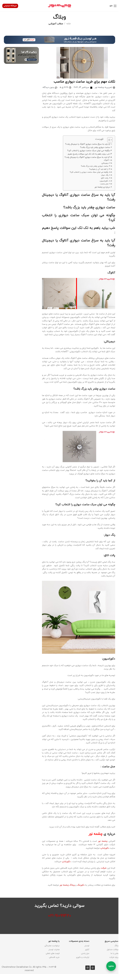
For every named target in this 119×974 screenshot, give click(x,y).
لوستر (86, 945)
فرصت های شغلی (53, 953)
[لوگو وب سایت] (59, 5)
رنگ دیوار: (104, 175)
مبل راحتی (85, 953)
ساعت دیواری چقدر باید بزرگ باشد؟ (95, 147)
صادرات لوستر (54, 949)
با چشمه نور (54, 941)
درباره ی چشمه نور (102, 187)
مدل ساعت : (103, 184)
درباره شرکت (114, 957)
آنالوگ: (106, 160)
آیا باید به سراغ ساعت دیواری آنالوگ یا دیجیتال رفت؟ (87, 144)
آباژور (87, 949)
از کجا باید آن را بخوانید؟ (98, 169)
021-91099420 (59, 916)
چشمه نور (103, 841)
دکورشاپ (104, 848)
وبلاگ (117, 945)
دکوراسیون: (103, 181)
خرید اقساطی (54, 957)
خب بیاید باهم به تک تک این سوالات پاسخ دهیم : (88, 154)
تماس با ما (115, 953)
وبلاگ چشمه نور (67, 885)
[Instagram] (87, 968)
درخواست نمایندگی (52, 945)
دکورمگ (80, 885)
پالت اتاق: (104, 178)
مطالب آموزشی (55, 23)
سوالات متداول (113, 949)
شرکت (104, 868)
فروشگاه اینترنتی (10, 5)
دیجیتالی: (105, 163)
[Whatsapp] (92, 968)
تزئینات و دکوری (82, 957)
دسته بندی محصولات (79, 941)
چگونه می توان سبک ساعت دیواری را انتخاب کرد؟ (88, 150)
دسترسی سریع (112, 941)
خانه (68, 23)
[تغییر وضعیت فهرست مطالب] (108, 139)
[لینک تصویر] (59, 39)
